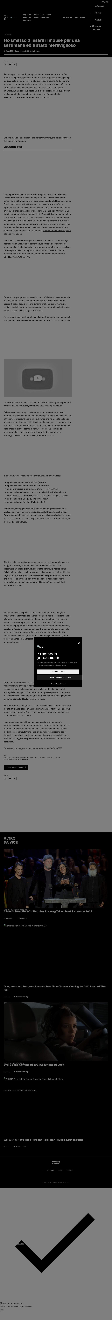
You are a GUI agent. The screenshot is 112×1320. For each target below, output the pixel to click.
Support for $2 (58, 671)
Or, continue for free (58, 684)
